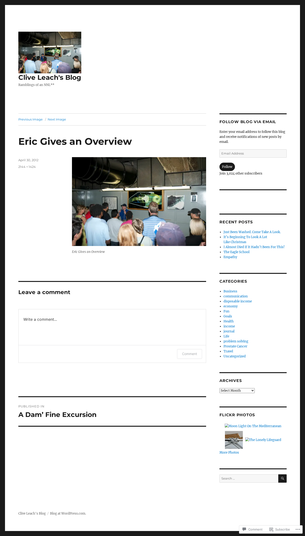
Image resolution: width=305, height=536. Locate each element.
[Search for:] (248, 478)
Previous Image (30, 119)
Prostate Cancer (235, 346)
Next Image (57, 119)
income (229, 326)
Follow (227, 167)
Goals (228, 316)
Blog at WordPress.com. (68, 513)
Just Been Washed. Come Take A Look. (252, 232)
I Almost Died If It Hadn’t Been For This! (254, 247)
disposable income (238, 301)
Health (229, 321)
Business (230, 291)
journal (229, 331)
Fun (226, 311)
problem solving (236, 341)
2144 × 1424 (27, 167)
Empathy (230, 257)
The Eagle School (236, 252)
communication (236, 296)
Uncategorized (235, 356)
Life (226, 336)
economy (231, 306)
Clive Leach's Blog (49, 77)
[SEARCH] (282, 478)
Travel (228, 351)
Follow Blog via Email (247, 122)
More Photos (229, 453)
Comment (189, 354)
